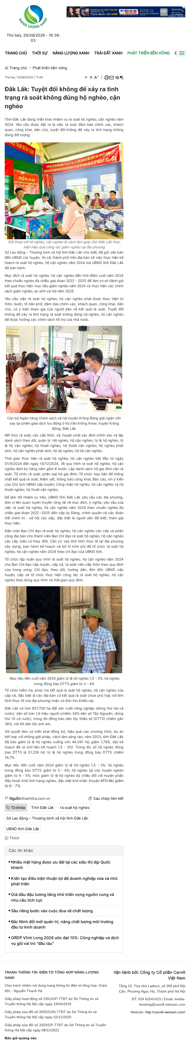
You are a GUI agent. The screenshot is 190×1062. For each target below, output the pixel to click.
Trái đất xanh (108, 53)
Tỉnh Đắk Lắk (42, 807)
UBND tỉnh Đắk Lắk (22, 828)
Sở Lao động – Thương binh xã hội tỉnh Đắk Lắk (47, 818)
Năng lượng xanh (71, 53)
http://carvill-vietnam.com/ (165, 1012)
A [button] (86, 77)
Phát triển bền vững (148, 53)
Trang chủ (16, 53)
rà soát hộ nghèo (75, 807)
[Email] (111, 77)
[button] (106, 77)
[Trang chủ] (33, 16)
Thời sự (40, 53)
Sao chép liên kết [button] (108, 798)
